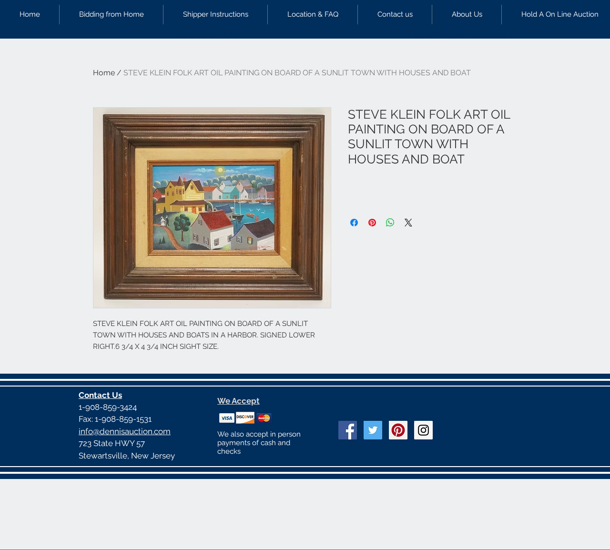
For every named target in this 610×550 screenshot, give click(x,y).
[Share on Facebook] (354, 222)
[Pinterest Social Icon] (398, 430)
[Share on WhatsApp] (390, 222)
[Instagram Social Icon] (423, 430)
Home (104, 72)
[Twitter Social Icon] (373, 430)
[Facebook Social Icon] (347, 430)
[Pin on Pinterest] (372, 222)
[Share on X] (408, 222)
